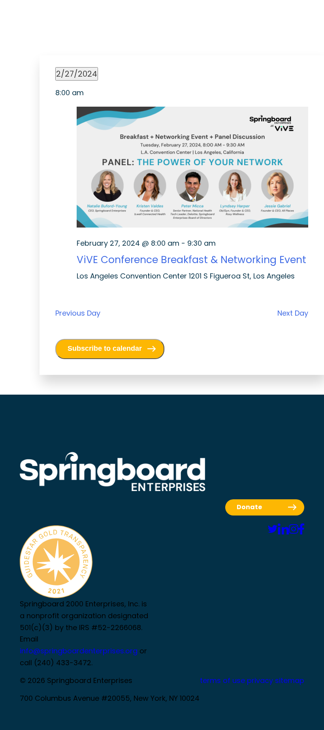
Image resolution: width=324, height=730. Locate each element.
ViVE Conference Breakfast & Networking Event (191, 260)
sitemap (289, 680)
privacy (260, 680)
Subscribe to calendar (105, 348)
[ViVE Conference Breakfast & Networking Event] (192, 169)
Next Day (292, 313)
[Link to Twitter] (272, 529)
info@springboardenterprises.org (79, 651)
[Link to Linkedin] (283, 529)
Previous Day (77, 313)
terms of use (222, 680)
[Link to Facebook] (301, 529)
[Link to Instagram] (293, 529)
